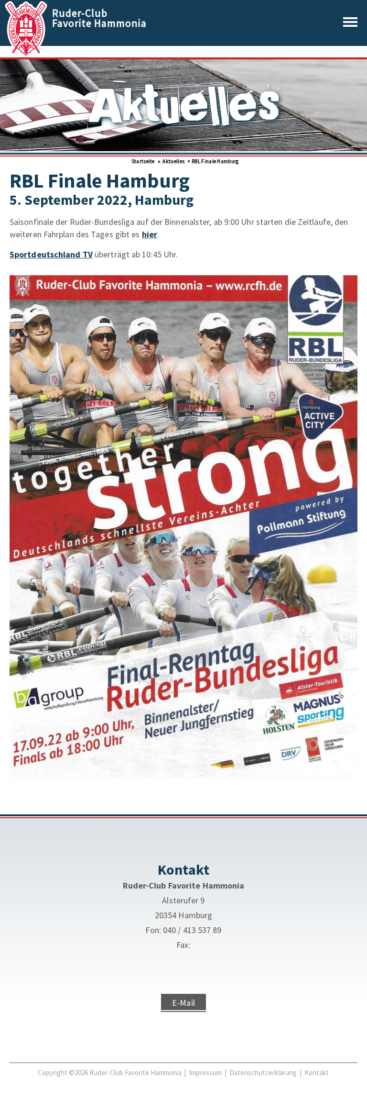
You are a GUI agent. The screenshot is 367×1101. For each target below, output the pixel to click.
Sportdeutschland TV (51, 254)
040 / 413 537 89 (192, 929)
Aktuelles (173, 161)
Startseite (142, 161)
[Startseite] (27, 53)
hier (149, 234)
